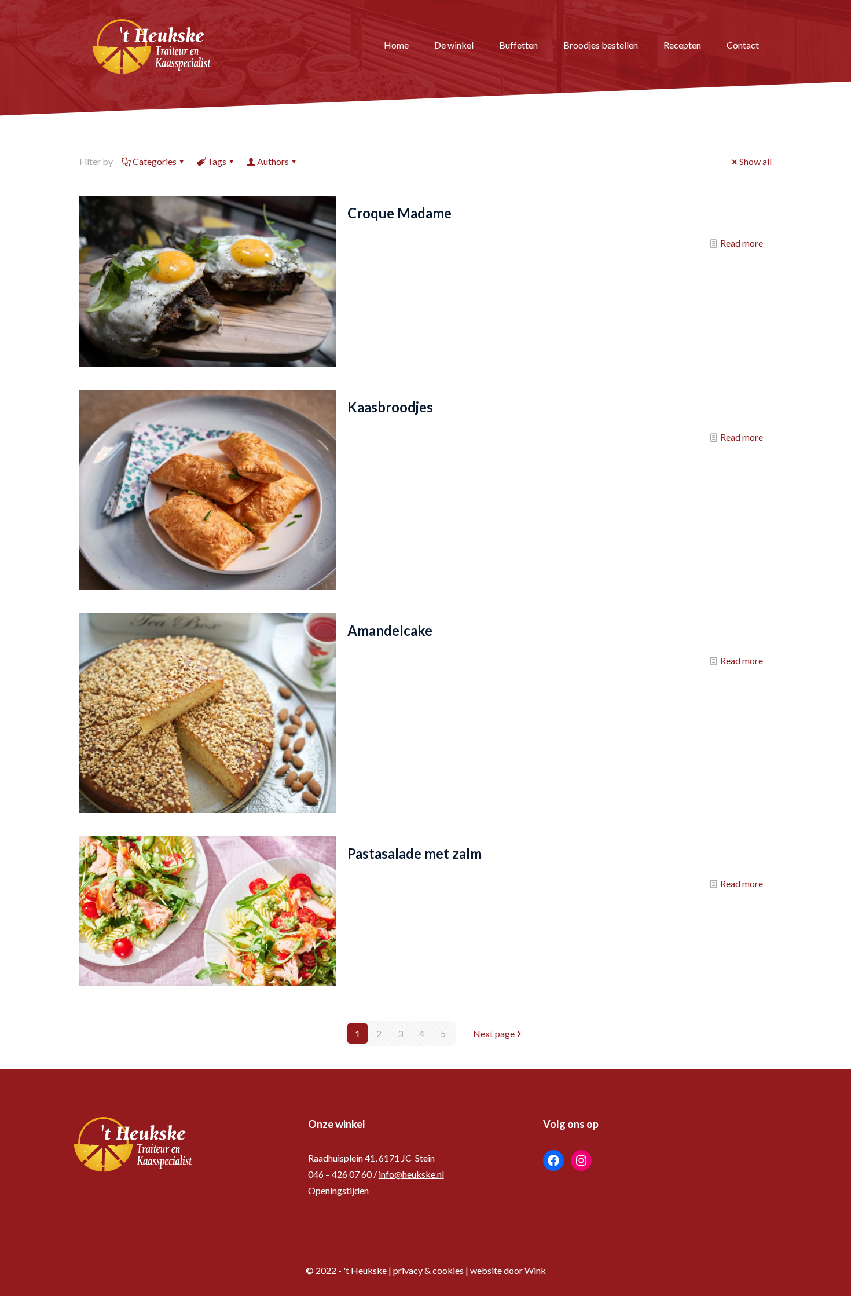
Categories (155, 161)
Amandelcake (389, 630)
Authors (273, 161)
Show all (755, 161)
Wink (535, 1270)
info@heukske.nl (411, 1174)
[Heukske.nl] (151, 45)
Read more (741, 242)
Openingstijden (338, 1190)
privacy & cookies (428, 1270)
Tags (216, 161)
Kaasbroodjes (390, 406)
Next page (494, 1033)
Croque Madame (399, 212)
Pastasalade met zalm (414, 853)
